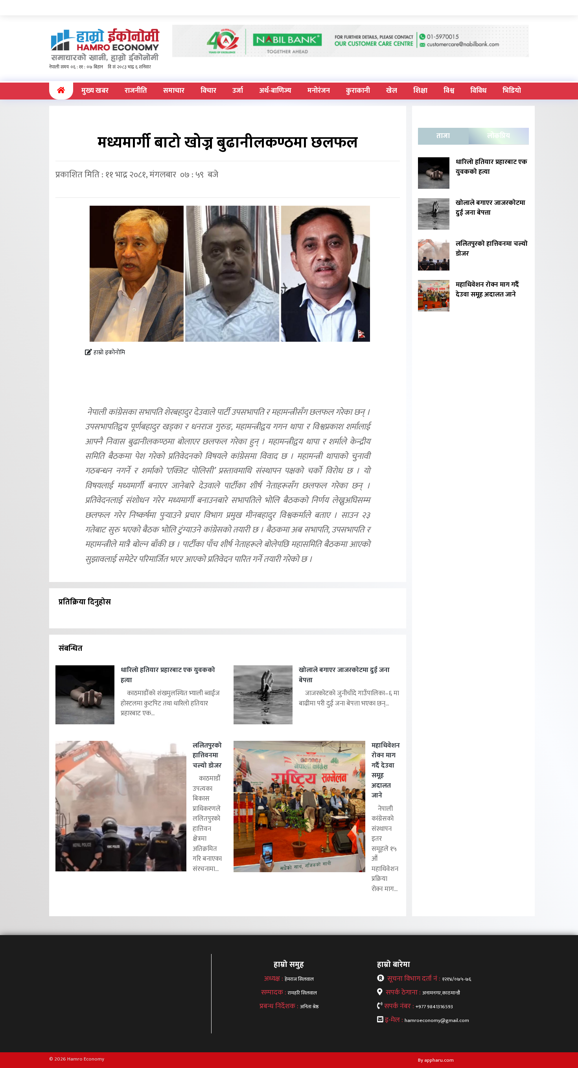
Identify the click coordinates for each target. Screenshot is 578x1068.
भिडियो (512, 91)
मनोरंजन (318, 91)
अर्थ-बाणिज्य (275, 91)
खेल (391, 91)
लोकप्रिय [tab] (498, 136)
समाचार (173, 91)
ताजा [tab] (443, 136)
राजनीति (136, 91)
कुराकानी (358, 91)
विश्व (449, 91)
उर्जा (237, 91)
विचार (208, 91)
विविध (478, 91)
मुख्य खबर (95, 91)
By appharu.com (436, 1060)
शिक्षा (420, 91)
